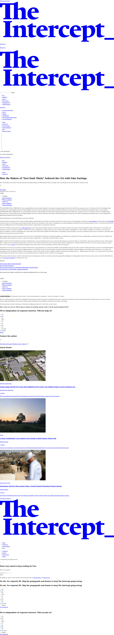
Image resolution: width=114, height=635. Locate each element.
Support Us (2, 44)
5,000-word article (25, 227)
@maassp (23, 344)
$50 (2, 318)
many (90, 221)
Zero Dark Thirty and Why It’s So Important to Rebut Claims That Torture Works (19, 267)
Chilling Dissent (6, 169)
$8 (2, 323)
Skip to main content (5, 1)
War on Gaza (5, 165)
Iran (3, 160)
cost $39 (13, 244)
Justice (4, 164)
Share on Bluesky (7, 199)
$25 (2, 316)
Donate (1, 332)
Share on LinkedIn (6, 203)
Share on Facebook (7, 198)
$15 (2, 314)
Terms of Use (5, 554)
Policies (4, 553)
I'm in (1, 574)
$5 (2, 321)
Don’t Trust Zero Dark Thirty (7, 265)
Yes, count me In (4, 607)
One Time (4, 328)
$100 (3, 320)
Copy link (5, 196)
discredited (111, 221)
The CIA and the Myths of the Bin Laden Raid (10, 263)
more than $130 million (9, 257)
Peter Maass (3, 189)
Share (2, 193)
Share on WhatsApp (7, 205)
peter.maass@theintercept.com (13, 344)
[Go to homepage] (57, 42)
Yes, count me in (4, 634)
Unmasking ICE (6, 167)
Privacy (4, 556)
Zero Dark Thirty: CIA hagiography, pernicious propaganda (14, 269)
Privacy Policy (37, 577)
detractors (94, 221)
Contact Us (5, 551)
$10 (2, 325)
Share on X (5, 201)
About (3, 172)
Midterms (4, 162)
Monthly (4, 330)
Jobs (3, 548)
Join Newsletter (6, 546)
